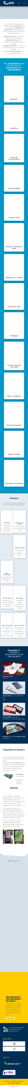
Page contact (10, 1018)
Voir (6, 891)
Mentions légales (15, 1083)
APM (14, 1081)
